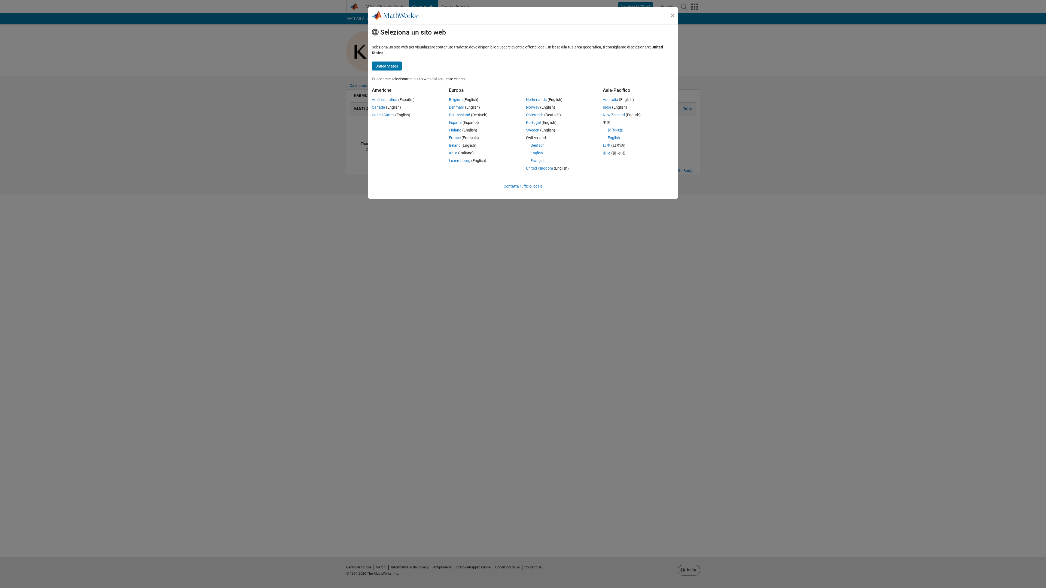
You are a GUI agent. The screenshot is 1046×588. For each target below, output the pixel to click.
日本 (606, 145)
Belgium (456, 99)
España (455, 122)
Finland (455, 130)
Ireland (455, 145)
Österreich (534, 115)
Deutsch (538, 145)
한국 (606, 153)
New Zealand (614, 115)
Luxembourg (459, 160)
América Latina (384, 99)
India (607, 107)
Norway (532, 107)
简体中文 (615, 130)
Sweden (532, 130)
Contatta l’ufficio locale (523, 186)
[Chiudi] (672, 15)
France (455, 138)
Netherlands (536, 99)
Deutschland (459, 115)
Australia (610, 99)
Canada (378, 107)
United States (383, 115)
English (537, 153)
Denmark (456, 107)
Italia (453, 153)
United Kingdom (539, 168)
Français (538, 160)
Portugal (533, 122)
